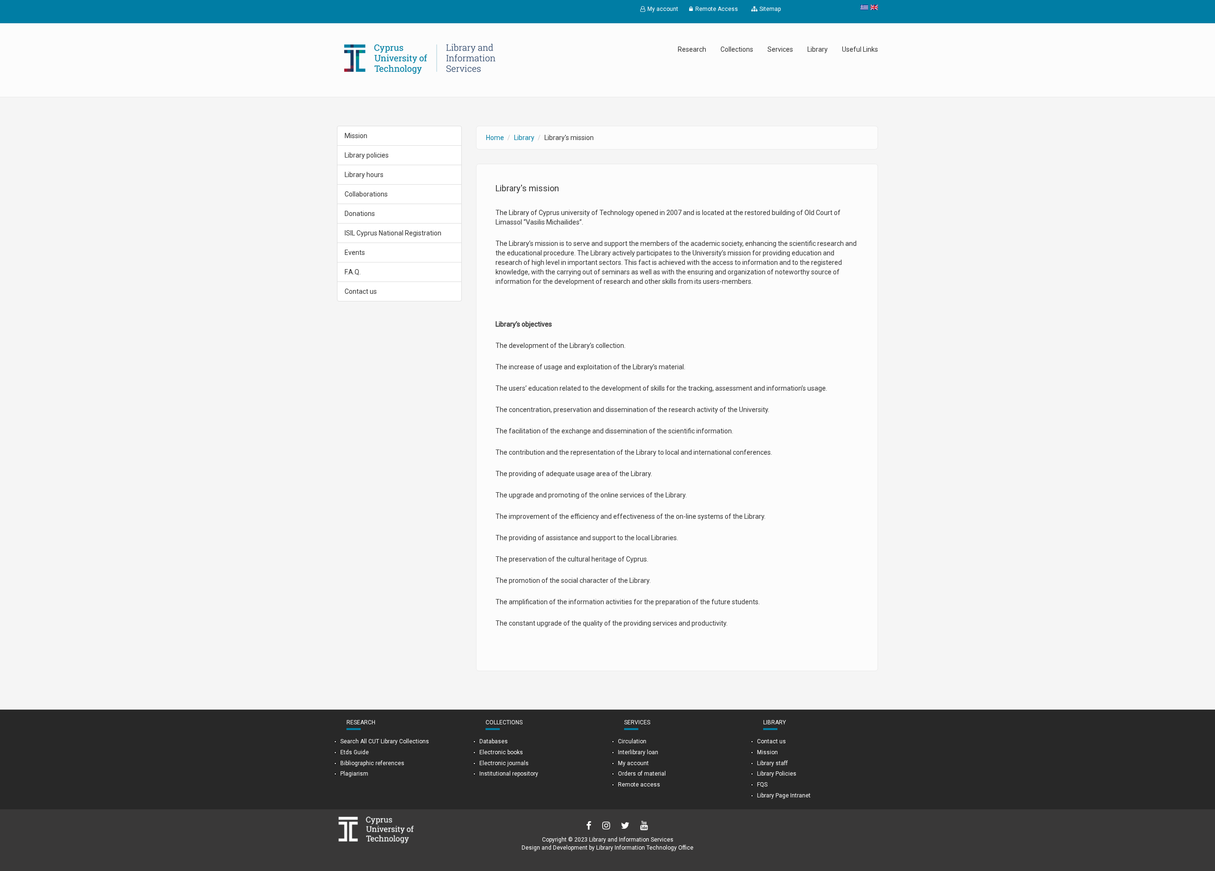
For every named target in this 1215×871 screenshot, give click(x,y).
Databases (493, 741)
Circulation (632, 741)
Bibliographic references (372, 763)
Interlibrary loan (638, 752)
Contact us (361, 291)
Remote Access (716, 9)
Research (692, 49)
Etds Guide (354, 752)
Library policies (367, 155)
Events (355, 252)
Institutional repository (508, 773)
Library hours (364, 174)
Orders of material (642, 773)
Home (495, 137)
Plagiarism (354, 773)
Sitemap (770, 9)
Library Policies (776, 773)
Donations (360, 213)
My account (662, 9)
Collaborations (366, 194)
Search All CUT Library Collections (384, 741)
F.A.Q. (353, 272)
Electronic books (501, 752)
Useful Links (860, 49)
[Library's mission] (873, 7)
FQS (762, 784)
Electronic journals (504, 763)
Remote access (639, 784)
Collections (736, 49)
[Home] (420, 58)
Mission (356, 136)
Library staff (772, 763)
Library (817, 49)
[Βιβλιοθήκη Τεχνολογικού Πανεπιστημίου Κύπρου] (863, 7)
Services (780, 49)
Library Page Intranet (784, 795)
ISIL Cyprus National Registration (393, 233)
